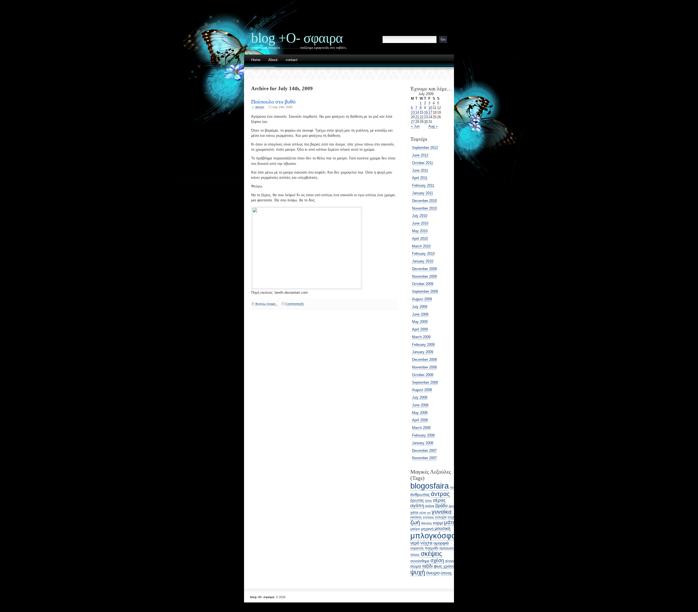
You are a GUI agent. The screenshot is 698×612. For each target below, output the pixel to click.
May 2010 (420, 231)
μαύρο (415, 529)
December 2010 (424, 201)
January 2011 (422, 193)
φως (438, 565)
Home (255, 60)
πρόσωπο (446, 548)
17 (430, 112)
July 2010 (419, 216)
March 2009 (421, 337)
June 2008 (420, 405)
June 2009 (420, 314)
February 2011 (423, 185)
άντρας (440, 493)
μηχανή (427, 528)
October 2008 (422, 375)
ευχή (451, 517)
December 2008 (424, 359)
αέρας (439, 500)
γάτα (414, 512)
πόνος (415, 555)
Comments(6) (294, 303)
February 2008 (423, 435)
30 (426, 122)
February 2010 (423, 254)
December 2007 (424, 451)
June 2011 (420, 170)
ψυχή (417, 572)
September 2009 (425, 291)
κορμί (438, 523)
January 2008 (422, 443)
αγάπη (417, 505)
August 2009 (422, 299)
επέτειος (428, 517)
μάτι (449, 522)
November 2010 (424, 208)
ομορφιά (441, 543)
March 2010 (421, 246)
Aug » (433, 126)
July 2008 (419, 397)
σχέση (437, 560)
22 (421, 117)
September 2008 (425, 382)
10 (430, 108)
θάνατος (426, 523)
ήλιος (428, 500)
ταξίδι (427, 566)
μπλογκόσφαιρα (438, 535)
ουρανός (417, 548)
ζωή (415, 522)
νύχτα (426, 543)
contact (291, 60)
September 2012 (425, 148)
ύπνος (446, 573)
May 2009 (420, 322)
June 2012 (420, 155)
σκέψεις (431, 553)
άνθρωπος (420, 494)
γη (429, 512)
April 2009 (420, 329)
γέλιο (422, 512)
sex (452, 487)
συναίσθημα (419, 561)
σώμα (415, 566)
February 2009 (423, 345)
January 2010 (422, 261)
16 (426, 112)
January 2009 (422, 352)
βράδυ (441, 505)
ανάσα (429, 506)
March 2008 (421, 428)
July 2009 (419, 307)
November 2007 (424, 458)
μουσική (442, 528)
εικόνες (416, 517)
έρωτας (417, 500)
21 (417, 117)
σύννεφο (451, 561)
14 (417, 112)
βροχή (453, 506)
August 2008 (422, 390)
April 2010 (420, 239)
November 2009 (424, 276)
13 (413, 112)
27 (413, 122)
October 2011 (422, 163)
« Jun (415, 126)
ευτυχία (441, 517)
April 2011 (420, 178)
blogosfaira (429, 485)
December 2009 (424, 269)
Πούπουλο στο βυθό (273, 102)
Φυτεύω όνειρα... (266, 303)
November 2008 (424, 367)
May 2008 (420, 413)
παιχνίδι (431, 548)
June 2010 (420, 223)
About (273, 60)
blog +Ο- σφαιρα (297, 38)
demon (259, 107)
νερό (414, 543)
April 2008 (420, 420)
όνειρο (433, 572)
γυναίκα (442, 511)
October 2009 (422, 284)
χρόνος (449, 566)
